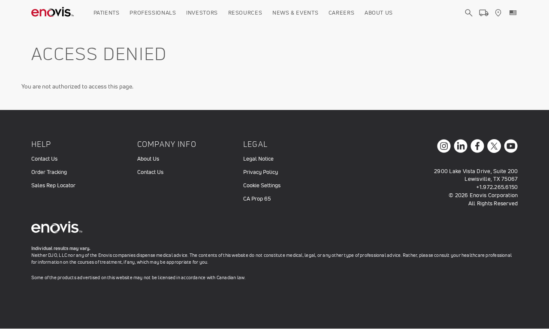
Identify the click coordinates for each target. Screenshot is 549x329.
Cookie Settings (262, 185)
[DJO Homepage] (52, 13)
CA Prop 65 (257, 198)
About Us (379, 12)
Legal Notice (258, 158)
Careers (342, 12)
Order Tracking (49, 172)
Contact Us (44, 158)
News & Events (295, 12)
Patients (107, 12)
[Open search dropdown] (469, 21)
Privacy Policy (260, 172)
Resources (245, 12)
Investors (202, 12)
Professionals (153, 12)
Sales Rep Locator (53, 185)
